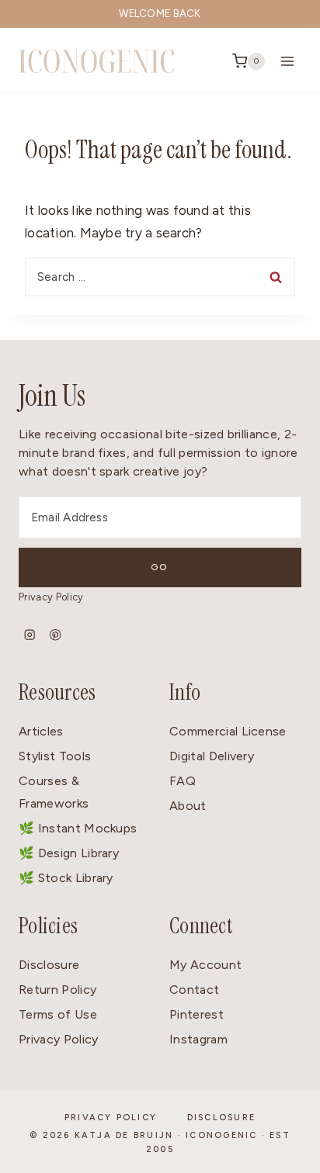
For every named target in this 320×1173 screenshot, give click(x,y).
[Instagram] (30, 635)
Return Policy (57, 989)
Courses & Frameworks (54, 792)
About (188, 805)
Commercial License (228, 731)
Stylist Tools (55, 756)
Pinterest (196, 1014)
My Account (205, 964)
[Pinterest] (55, 635)
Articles (41, 731)
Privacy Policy (51, 597)
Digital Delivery (211, 756)
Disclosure (49, 964)
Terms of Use (58, 1014)
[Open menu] (287, 61)
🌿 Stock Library (66, 877)
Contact (194, 989)
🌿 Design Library (69, 853)
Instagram (198, 1039)
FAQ (182, 780)
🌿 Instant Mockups (78, 828)
